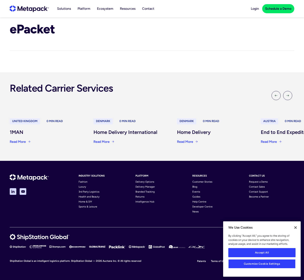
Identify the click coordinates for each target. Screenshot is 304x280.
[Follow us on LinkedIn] (13, 191)
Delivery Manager (145, 186)
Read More (18, 142)
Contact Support (258, 191)
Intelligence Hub (144, 201)
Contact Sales (257, 186)
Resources (127, 9)
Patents (201, 261)
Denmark (103, 121)
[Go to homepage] (29, 8)
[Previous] (276, 95)
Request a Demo (258, 181)
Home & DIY (85, 201)
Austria (269, 121)
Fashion (83, 181)
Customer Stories (202, 181)
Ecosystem (105, 9)
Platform (84, 9)
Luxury (82, 186)
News (195, 211)
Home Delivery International (125, 132)
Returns (140, 196)
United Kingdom (24, 121)
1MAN (16, 132)
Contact (148, 9)
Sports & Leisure (88, 206)
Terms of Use (218, 261)
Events (196, 191)
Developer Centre (202, 206)
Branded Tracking (145, 191)
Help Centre (199, 201)
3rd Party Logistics (89, 191)
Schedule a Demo (278, 9)
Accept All (262, 252)
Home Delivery (194, 132)
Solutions (64, 9)
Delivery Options (144, 181)
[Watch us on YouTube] (23, 191)
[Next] (287, 95)
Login (255, 9)
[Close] (295, 227)
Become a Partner (259, 196)
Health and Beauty (89, 196)
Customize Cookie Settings (262, 263)
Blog (194, 186)
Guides (196, 196)
